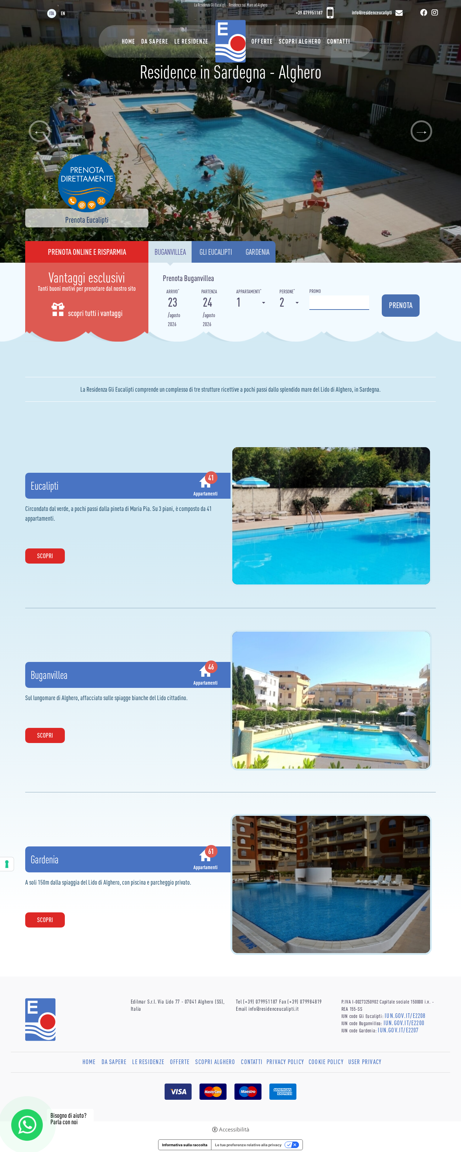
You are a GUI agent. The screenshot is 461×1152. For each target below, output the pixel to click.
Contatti (338, 41)
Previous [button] (39, 131)
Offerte (262, 41)
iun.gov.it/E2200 (404, 1023)
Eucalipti (44, 486)
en (63, 13)
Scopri (45, 556)
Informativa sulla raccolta (184, 1145)
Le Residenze (191, 41)
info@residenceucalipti (372, 12)
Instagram (434, 14)
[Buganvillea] (331, 700)
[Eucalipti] (331, 515)
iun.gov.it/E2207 (398, 1030)
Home (128, 41)
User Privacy (365, 1061)
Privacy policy (285, 1061)
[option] (230, 131)
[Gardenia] (331, 884)
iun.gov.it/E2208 (405, 1015)
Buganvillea (49, 675)
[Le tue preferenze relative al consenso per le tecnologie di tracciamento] (7, 864)
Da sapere (155, 41)
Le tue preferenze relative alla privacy (248, 1145)
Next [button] (421, 131)
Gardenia (45, 859)
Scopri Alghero (300, 41)
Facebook (424, 14)
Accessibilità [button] (234, 1129)
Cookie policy (326, 1061)
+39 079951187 (309, 12)
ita (51, 13)
